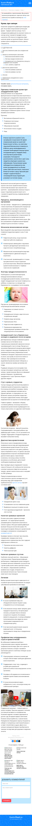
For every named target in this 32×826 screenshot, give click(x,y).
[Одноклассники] (15, 741)
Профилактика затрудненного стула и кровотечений (12, 78)
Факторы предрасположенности (13, 59)
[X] (19, 741)
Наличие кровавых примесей (12, 69)
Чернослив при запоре (21, 751)
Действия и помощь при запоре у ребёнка (21, 767)
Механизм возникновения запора (13, 56)
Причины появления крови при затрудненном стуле (14, 51)
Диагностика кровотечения (9, 67)
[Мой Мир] (17, 741)
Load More (16, 808)
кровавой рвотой (6, 533)
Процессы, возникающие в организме (12, 54)
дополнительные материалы (19, 84)
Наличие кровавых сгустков (12, 72)
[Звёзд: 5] (14, 737)
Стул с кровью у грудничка (11, 64)
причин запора (17, 482)
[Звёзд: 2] (10, 737)
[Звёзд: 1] (9, 737)
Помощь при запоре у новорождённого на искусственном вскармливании (10, 770)
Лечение (4, 75)
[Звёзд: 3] (11, 737)
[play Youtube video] (16, 697)
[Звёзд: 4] (13, 737)
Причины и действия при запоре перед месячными (8, 756)
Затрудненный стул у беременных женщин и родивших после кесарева (16, 61)
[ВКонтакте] (13, 741)
